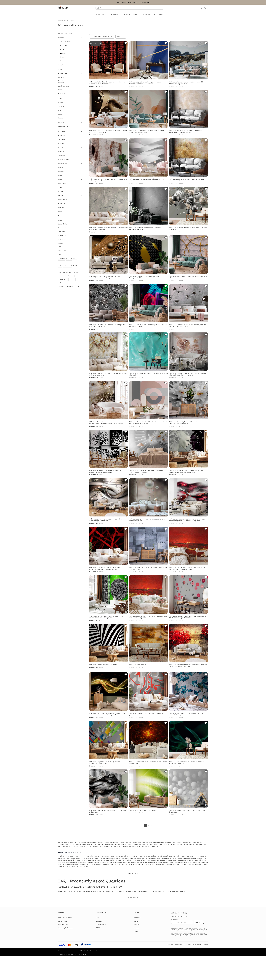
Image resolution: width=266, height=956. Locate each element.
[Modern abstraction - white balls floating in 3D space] (206, 771)
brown (79, 276)
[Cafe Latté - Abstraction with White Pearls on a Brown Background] (126, 92)
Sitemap (205, 944)
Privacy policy (179, 944)
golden (62, 286)
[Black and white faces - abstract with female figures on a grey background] (206, 432)
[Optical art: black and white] (126, 626)
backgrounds (64, 265)
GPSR (98, 928)
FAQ (97, 917)
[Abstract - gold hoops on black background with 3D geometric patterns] (166, 237)
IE (96, 950)
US (59, 950)
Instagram (137, 928)
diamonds (77, 272)
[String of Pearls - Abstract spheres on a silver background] (166, 480)
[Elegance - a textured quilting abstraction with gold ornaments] (126, 334)
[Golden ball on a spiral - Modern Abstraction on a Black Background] (126, 237)
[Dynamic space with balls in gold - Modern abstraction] (206, 189)
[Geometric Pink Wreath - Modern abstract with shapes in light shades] (166, 383)
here (191, 935)
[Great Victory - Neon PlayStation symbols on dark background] (166, 286)
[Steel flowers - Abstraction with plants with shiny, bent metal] (126, 286)
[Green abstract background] (166, 771)
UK (65, 950)
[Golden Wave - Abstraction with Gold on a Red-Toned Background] (166, 577)
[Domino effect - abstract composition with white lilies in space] (166, 432)
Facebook (137, 917)
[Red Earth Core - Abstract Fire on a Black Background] (166, 723)
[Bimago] (63, 8)
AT (90, 950)
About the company (65, 917)
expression (70, 283)
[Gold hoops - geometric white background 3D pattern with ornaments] (206, 237)
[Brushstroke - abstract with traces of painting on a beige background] (206, 92)
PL (62, 950)
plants (61, 283)
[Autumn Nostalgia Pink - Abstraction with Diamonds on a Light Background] (206, 334)
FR (69, 950)
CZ (94, 950)
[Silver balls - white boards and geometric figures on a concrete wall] (206, 286)
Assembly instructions (65, 928)
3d (60, 269)
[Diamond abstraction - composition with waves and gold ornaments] (126, 480)
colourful (67, 269)
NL (78, 950)
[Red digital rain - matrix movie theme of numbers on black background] (126, 43)
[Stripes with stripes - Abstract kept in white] (166, 140)
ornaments (63, 279)
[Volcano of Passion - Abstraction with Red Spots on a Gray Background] (206, 626)
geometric (74, 265)
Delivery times (63, 924)
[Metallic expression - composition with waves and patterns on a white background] (206, 480)
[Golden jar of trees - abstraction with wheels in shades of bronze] (206, 140)
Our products (62, 921)
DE (72, 950)
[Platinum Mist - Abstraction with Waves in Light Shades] (126, 771)
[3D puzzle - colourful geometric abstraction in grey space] (126, 723)
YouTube (136, 921)
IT (75, 950)
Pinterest (137, 924)
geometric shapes (65, 272)
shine (68, 262)
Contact (99, 921)
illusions (70, 276)
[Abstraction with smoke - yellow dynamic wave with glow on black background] (126, 674)
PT (81, 950)
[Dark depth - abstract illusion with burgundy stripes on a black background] (126, 529)
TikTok (136, 931)
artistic (72, 279)
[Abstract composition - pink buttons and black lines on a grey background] (206, 577)
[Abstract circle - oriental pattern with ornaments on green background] (126, 577)
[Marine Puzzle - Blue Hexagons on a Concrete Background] (206, 674)
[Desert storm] (166, 626)
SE (87, 950)
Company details (196, 944)
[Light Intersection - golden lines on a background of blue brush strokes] (166, 43)
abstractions (63, 258)
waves (61, 262)
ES (84, 950)
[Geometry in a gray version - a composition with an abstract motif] (126, 189)
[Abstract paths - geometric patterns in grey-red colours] (166, 674)
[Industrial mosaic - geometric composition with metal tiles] (166, 529)
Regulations (170, 944)
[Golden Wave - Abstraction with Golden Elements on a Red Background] (206, 529)
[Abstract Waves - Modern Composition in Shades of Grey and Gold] (206, 43)
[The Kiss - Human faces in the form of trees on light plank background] (126, 432)
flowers (62, 276)
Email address (174, 919)
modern (73, 258)
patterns (70, 286)
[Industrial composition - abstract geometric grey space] (166, 189)
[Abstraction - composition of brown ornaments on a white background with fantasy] (126, 383)
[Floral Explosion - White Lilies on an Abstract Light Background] (206, 383)
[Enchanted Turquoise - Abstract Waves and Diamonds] (166, 334)
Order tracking (101, 924)
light (77, 286)
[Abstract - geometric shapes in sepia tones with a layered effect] (126, 140)
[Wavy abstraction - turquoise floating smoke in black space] (206, 723)
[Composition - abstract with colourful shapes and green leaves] (166, 92)
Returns (187, 944)
